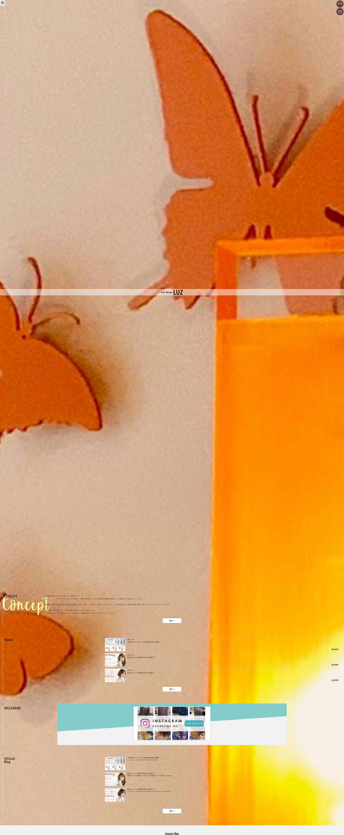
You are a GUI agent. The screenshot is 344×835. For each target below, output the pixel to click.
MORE (171, 621)
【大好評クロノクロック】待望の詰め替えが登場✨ (144, 757)
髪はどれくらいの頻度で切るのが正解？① (141, 789)
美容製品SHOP (340, 12)
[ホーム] (172, 294)
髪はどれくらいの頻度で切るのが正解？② (141, 773)
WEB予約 (339, 3)
